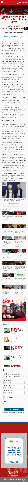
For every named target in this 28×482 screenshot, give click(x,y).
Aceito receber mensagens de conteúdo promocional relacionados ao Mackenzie (13, 404)
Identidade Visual (14, 472)
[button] (24, 194)
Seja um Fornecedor (14, 475)
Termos (5, 401)
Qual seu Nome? (7, 380)
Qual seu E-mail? (7, 385)
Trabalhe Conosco (14, 473)
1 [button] (9, 203)
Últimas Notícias (7, 324)
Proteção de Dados (14, 471)
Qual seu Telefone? (7, 390)
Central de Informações (14, 469)
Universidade (4, 14)
